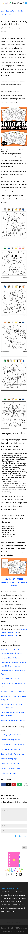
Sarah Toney (5, 27)
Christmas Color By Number (10, 739)
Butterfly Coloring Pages (9, 759)
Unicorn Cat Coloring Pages (10, 768)
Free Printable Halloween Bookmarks (13, 720)
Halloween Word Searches (10, 679)
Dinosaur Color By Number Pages (12, 744)
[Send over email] (19, 784)
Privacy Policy (10, 922)
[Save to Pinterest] (14, 784)
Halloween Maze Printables (10, 658)
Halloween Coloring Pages (10, 635)
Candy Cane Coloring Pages (10, 763)
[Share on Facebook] (3, 784)
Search (24, 847)
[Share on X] (8, 784)
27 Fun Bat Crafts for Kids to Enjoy (13, 691)
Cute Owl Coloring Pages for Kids (12, 754)
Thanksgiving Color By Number (11, 735)
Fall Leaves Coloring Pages (10, 749)
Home (2, 11)
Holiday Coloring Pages (15, 27)
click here (12, 88)
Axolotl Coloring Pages (8, 773)
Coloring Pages (11, 11)
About (18, 922)
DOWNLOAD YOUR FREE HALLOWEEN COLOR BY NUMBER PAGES (14, 582)
